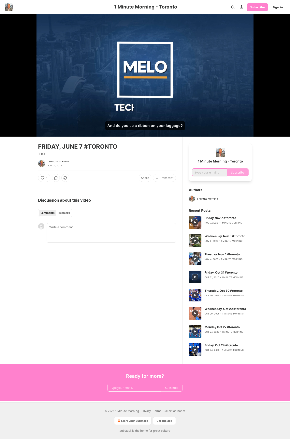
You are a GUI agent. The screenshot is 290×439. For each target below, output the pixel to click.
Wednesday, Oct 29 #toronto (225, 309)
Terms (157, 411)
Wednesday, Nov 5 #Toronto (225, 236)
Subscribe (257, 7)
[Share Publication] (241, 7)
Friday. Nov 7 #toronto (220, 218)
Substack (125, 430)
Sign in (278, 7)
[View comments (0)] (261, 78)
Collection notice (174, 411)
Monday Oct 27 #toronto (222, 327)
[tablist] (55, 213)
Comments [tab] (47, 213)
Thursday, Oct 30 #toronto (224, 291)
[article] (220, 222)
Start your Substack (134, 421)
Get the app (164, 421)
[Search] (233, 7)
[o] (195, 222)
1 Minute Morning (58, 161)
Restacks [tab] (64, 213)
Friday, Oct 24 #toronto (221, 345)
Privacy (146, 411)
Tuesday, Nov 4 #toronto (222, 254)
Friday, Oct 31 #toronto (221, 272)
